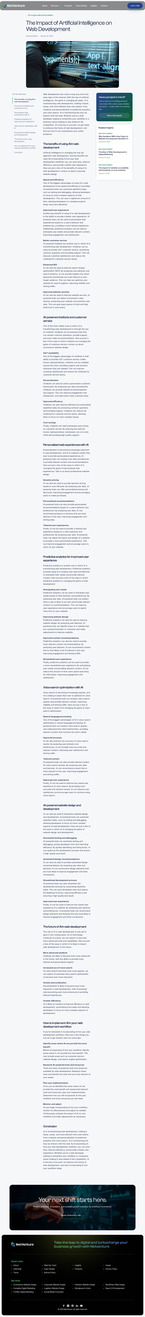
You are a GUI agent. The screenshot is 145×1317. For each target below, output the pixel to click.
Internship (17, 1269)
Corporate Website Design (54, 1284)
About (44, 6)
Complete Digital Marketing (24, 1288)
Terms (15, 1272)
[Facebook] (63, 1306)
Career (108, 1265)
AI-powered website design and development (25, 134)
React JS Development (114, 1288)
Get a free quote (114, 115)
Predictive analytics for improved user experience (24, 120)
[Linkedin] (77, 1306)
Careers (104, 6)
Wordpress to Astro (83, 1288)
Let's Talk (135, 6)
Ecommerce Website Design (24, 1284)
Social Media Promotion (54, 1292)
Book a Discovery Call (72, 1215)
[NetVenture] (13, 5)
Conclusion (18, 152)
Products (68, 6)
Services (54, 6)
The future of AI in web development (23, 140)
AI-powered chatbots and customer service (24, 107)
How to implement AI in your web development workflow (25, 147)
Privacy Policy (111, 1269)
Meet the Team (50, 1265)
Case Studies (81, 6)
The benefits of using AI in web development (24, 100)
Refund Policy (50, 1272)
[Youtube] (81, 1306)
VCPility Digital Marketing (23, 1292)
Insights (94, 6)
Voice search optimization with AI (25, 127)
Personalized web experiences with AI (21, 114)
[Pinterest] (72, 1306)
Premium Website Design (85, 1284)
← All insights (31, 15)
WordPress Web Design (115, 1284)
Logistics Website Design (54, 1288)
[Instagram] (68, 1306)
